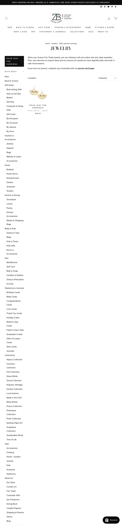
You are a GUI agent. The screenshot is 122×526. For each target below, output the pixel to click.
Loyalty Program (14, 508)
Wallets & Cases (14, 157)
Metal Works (12, 402)
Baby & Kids (20, 32)
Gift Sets (10, 102)
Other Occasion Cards (13, 340)
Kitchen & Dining (104, 27)
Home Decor (12, 174)
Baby (9, 237)
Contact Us (11, 487)
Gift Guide (44, 27)
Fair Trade (11, 491)
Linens (10, 204)
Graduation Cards (14, 334)
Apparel (10, 148)
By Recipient (12, 119)
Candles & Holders (15, 275)
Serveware (11, 200)
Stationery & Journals (52, 32)
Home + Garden (14, 457)
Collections (77, 32)
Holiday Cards (13, 318)
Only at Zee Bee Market (14, 96)
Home (88, 27)
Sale (91, 32)
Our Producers (13, 500)
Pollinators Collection (11, 412)
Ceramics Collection (11, 366)
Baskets (10, 170)
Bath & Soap (12, 271)
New (10, 27)
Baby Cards (12, 297)
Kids (9, 465)
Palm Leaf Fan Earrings (12, 61)
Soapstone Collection (11, 429)
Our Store (11, 482)
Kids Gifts (11, 246)
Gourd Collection (14, 381)
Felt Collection (13, 372)
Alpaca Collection (14, 360)
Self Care (11, 267)
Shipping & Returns (15, 512)
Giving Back (12, 504)
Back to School (25, 27)
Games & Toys (13, 233)
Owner (9, 517)
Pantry (9, 208)
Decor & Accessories (12, 252)
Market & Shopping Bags (15, 222)
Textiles (10, 191)
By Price (10, 131)
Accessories (12, 161)
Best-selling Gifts (14, 89)
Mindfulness (12, 262)
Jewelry (54, 43)
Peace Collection (14, 406)
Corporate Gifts (13, 495)
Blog (9, 521)
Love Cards (12, 309)
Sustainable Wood (15, 435)
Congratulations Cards (14, 303)
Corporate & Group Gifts (15, 108)
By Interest (11, 127)
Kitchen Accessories (12, 214)
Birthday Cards (13, 292)
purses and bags (86, 68)
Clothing (10, 452)
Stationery (11, 474)
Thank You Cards (14, 313)
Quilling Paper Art (14, 423)
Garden (10, 182)
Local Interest (13, 393)
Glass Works (12, 376)
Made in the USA (14, 398)
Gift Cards (11, 114)
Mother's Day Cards (12, 324)
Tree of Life (12, 440)
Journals (10, 351)
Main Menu (11, 71)
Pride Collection (14, 419)
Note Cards (12, 347)
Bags (9, 152)
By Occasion (12, 123)
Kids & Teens (12, 241)
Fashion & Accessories (68, 27)
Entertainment (13, 178)
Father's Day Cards (15, 330)
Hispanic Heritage (15, 385)
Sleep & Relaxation (15, 280)
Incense (10, 284)
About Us (103, 32)
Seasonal (11, 187)
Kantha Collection (15, 389)
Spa (33, 32)
